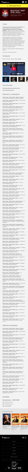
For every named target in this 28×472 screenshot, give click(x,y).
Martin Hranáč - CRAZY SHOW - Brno (10, 257)
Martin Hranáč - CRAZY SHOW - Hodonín (11, 176)
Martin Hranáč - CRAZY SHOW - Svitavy (10, 133)
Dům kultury (13, 15)
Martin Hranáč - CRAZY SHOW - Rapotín (11, 266)
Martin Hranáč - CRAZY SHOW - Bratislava (11, 144)
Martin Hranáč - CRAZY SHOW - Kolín (10, 309)
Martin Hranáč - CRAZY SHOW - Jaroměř (11, 250)
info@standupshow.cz (8, 404)
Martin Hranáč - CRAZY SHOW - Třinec (10, 157)
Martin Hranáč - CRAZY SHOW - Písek (10, 207)
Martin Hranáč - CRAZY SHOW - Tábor (10, 198)
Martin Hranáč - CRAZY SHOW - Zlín (10, 160)
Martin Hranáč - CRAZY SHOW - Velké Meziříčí (12, 125)
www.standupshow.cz (8, 402)
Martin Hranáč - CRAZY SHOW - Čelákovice (11, 228)
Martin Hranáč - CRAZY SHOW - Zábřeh (10, 235)
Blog (14, 444)
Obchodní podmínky (14, 456)
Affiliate (14, 450)
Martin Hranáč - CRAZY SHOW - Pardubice (11, 275)
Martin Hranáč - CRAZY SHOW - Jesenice (11, 191)
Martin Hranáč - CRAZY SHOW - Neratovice (11, 253)
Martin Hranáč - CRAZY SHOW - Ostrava (11, 238)
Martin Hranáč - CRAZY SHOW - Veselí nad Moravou (13, 166)
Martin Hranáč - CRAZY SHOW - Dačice (10, 204)
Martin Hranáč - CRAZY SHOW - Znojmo (11, 179)
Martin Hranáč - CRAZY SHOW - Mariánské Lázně (12, 106)
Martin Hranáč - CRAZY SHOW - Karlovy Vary (12, 188)
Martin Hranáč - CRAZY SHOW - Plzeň (10, 112)
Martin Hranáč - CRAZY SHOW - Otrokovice (11, 163)
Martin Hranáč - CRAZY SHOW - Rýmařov (11, 269)
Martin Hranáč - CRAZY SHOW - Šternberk (11, 210)
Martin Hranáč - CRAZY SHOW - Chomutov (11, 119)
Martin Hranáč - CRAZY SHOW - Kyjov (10, 169)
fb (13, 58)
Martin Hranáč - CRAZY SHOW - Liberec (11, 312)
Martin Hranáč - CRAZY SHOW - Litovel (10, 122)
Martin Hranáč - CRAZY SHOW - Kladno (10, 315)
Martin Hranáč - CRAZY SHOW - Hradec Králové (12, 278)
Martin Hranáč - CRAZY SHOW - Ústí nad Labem (12, 136)
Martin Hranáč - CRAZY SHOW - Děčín (10, 293)
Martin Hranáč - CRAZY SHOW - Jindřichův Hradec (13, 201)
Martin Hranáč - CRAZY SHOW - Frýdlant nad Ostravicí (13, 286)
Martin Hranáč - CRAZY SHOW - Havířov (11, 283)
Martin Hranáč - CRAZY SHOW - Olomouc (11, 213)
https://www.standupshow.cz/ (8, 90)
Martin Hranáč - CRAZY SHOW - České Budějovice (13, 220)
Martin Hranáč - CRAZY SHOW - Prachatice (11, 195)
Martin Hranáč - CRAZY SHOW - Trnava (10, 151)
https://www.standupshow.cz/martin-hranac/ (11, 88)
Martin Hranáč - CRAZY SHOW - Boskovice (11, 272)
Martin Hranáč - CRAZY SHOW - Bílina (10, 185)
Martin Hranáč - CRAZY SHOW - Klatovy (10, 109)
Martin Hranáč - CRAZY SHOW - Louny (10, 182)
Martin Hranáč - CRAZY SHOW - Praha (10, 100)
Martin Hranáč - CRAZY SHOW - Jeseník (11, 231)
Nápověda (14, 447)
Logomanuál (14, 453)
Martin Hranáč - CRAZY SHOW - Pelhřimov (11, 303)
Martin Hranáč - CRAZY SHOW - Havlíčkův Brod (12, 300)
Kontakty (14, 441)
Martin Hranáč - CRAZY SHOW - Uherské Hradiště (13, 173)
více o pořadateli (7, 405)
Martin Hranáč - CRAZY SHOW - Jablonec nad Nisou (13, 97)
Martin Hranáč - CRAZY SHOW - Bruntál (10, 263)
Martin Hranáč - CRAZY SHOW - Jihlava (10, 306)
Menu (26, 2)
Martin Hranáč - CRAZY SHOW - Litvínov (11, 319)
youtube (19, 58)
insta (16, 58)
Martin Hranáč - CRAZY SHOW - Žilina (10, 154)
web (12, 58)
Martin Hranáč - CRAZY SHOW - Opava (10, 244)
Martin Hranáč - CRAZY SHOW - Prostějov (11, 290)
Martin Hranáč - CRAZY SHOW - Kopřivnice (11, 247)
